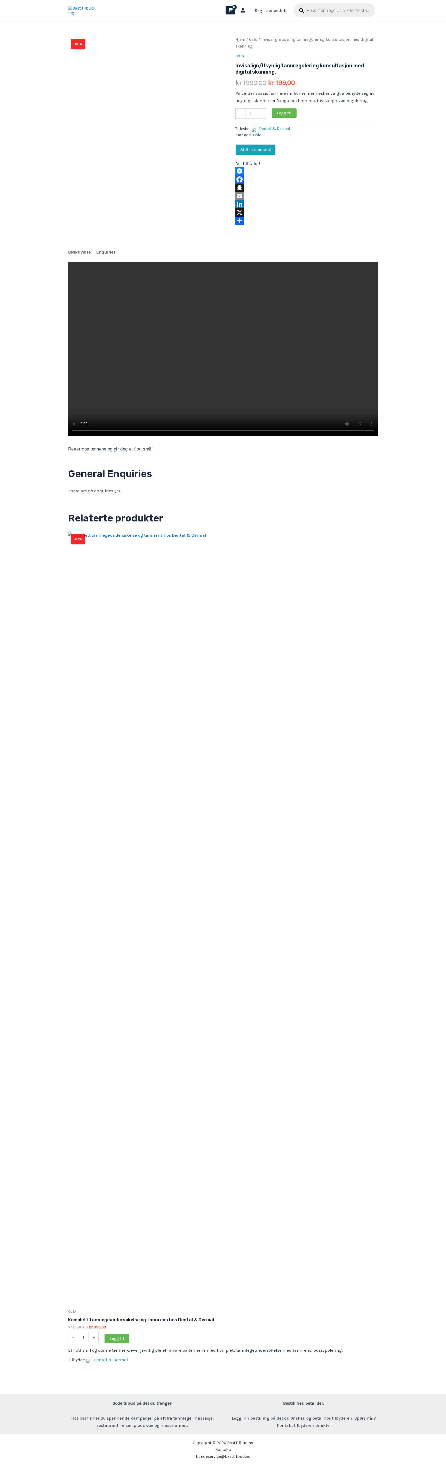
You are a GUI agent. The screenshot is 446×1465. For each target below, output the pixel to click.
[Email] (306, 196)
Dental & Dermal (274, 128)
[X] (306, 212)
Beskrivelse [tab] (79, 252)
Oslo (253, 39)
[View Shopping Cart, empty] (230, 10)
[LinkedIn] (306, 204)
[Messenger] (306, 171)
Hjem (240, 39)
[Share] (306, 221)
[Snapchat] (306, 188)
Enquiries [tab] (106, 252)
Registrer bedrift (271, 10)
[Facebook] (306, 179)
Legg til (284, 112)
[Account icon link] (243, 10)
